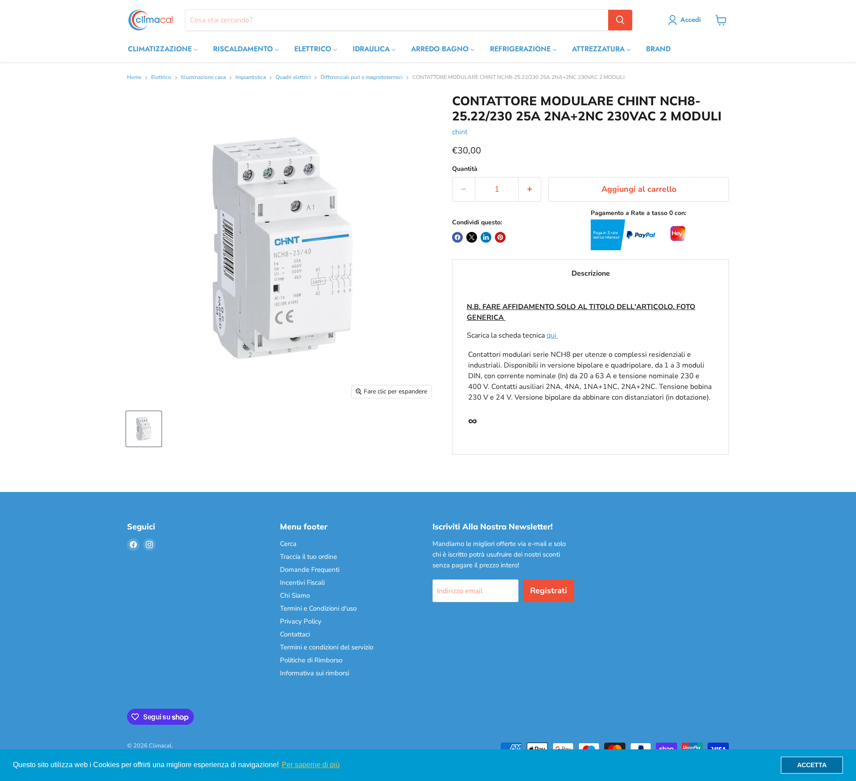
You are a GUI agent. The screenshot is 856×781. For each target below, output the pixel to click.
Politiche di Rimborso (311, 660)
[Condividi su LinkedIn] (486, 237)
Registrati (548, 590)
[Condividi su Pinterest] (500, 237)
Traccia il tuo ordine (308, 556)
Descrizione (591, 273)
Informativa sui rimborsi (314, 673)
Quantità (464, 169)
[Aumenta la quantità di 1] (530, 189)
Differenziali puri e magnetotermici (362, 77)
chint (460, 132)
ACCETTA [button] (812, 765)
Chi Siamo (295, 595)
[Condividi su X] (471, 237)
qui (552, 335)
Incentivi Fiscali (302, 582)
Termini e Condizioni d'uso (318, 608)
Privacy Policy (300, 621)
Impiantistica (250, 77)
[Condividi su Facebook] (457, 237)
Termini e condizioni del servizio (326, 647)
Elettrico (161, 77)
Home (134, 77)
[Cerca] (620, 20)
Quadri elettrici (293, 77)
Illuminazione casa (203, 77)
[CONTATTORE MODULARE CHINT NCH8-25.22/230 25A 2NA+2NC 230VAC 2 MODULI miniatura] (143, 428)
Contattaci (295, 634)
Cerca (288, 543)
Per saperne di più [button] (311, 765)
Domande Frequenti (309, 569)
